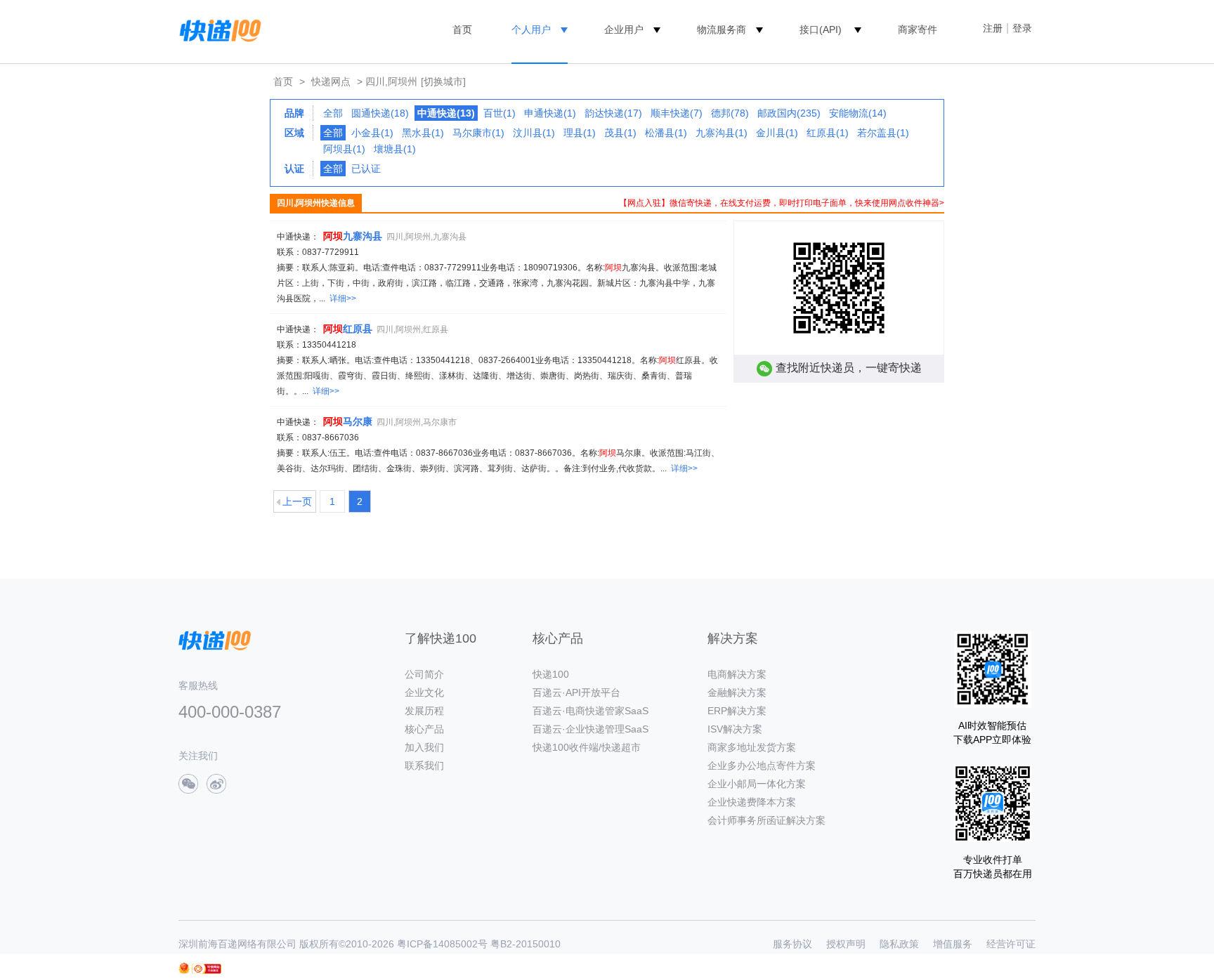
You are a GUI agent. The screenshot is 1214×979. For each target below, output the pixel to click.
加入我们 (424, 747)
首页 (462, 29)
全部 (333, 113)
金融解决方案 (736, 692)
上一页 (297, 501)
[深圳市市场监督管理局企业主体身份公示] (184, 968)
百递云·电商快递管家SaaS (590, 710)
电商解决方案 (736, 674)
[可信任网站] (206, 969)
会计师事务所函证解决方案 (766, 820)
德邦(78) (730, 113)
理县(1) (579, 132)
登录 (1022, 28)
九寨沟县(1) (722, 132)
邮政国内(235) (789, 113)
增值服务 (952, 944)
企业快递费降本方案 (751, 802)
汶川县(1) (534, 132)
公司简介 (424, 674)
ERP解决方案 (736, 710)
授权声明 (846, 944)
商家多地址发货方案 (751, 747)
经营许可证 (1011, 944)
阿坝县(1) (344, 149)
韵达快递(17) (613, 113)
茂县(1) (620, 132)
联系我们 (424, 765)
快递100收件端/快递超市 (587, 747)
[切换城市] (443, 81)
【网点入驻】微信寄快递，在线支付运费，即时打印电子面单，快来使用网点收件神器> (781, 203)
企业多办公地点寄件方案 (761, 765)
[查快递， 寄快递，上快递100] (217, 29)
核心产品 (424, 729)
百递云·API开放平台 (576, 692)
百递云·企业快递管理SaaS (590, 729)
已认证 (366, 168)
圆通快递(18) (380, 113)
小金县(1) (372, 132)
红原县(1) (828, 132)
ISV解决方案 (734, 729)
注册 (993, 28)
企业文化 (424, 692)
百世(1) (499, 113)
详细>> (342, 298)
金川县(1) (777, 132)
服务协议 (792, 944)
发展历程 (424, 710)
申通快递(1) (550, 113)
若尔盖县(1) (883, 132)
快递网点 (331, 81)
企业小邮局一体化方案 (756, 783)
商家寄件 (917, 29)
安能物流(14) (858, 113)
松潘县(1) (666, 132)
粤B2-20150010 (525, 944)
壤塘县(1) (395, 149)
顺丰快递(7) (677, 113)
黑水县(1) (423, 132)
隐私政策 (899, 944)
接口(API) (820, 29)
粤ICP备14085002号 (442, 944)
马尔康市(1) (478, 132)
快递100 (551, 674)
